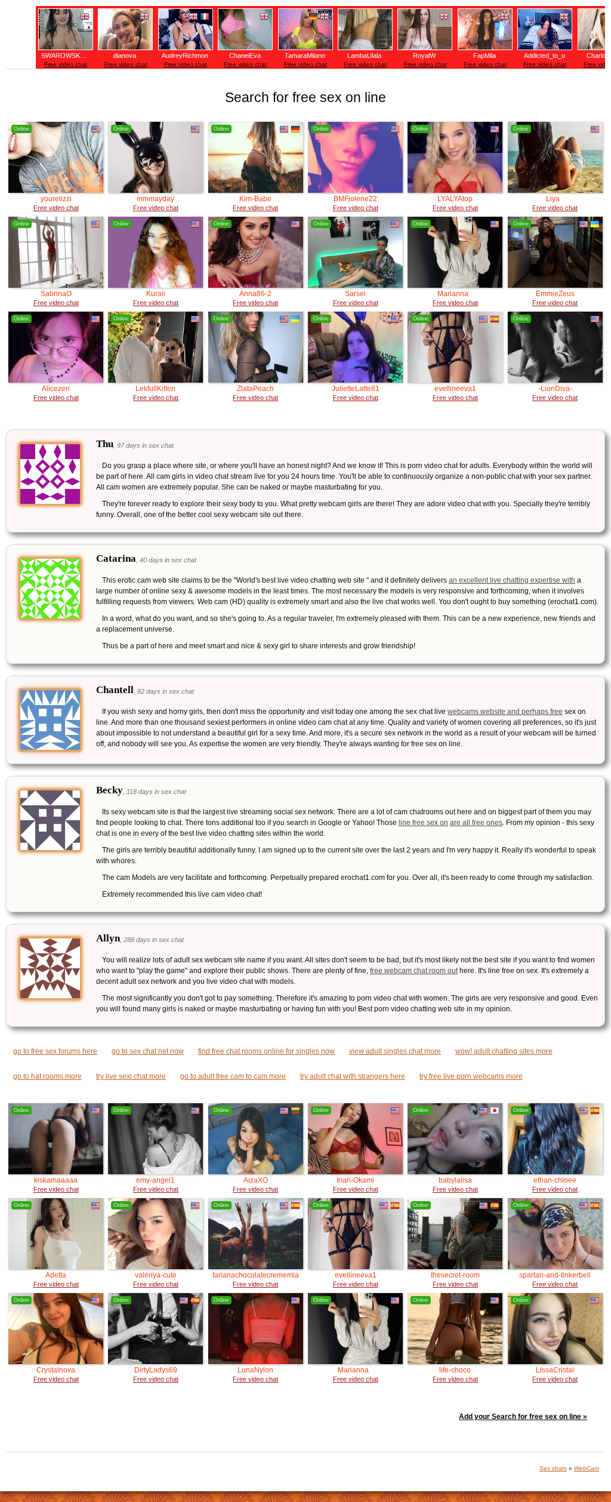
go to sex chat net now (148, 1051)
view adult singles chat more (395, 1051)
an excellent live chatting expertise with (512, 580)
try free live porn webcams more (471, 1076)
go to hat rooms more (47, 1076)
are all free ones (476, 822)
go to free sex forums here (55, 1051)
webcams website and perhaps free (505, 711)
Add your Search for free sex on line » (523, 1416)
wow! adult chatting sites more (504, 1051)
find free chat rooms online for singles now (266, 1051)
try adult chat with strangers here (352, 1076)
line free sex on (423, 822)
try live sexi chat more (131, 1076)
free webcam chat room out (414, 971)
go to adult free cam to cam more (233, 1076)
